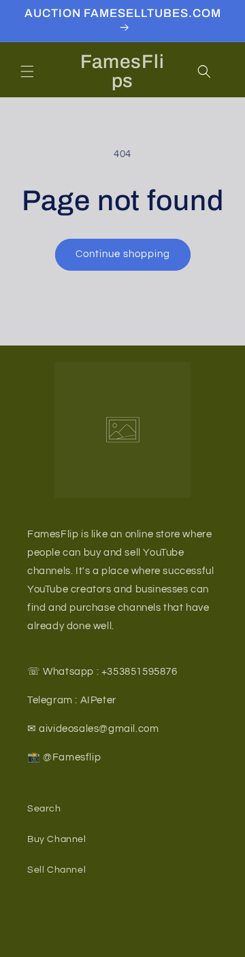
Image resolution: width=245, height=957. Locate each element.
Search (44, 808)
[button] (27, 71)
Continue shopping (123, 254)
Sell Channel (56, 870)
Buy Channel (56, 839)
